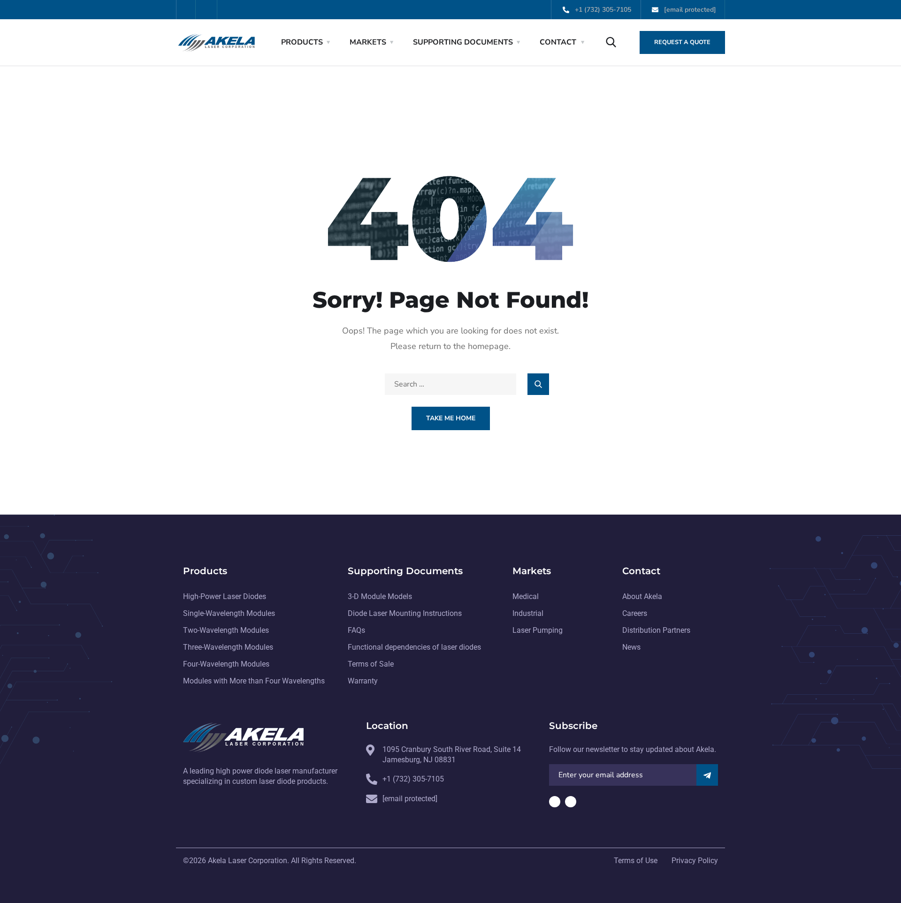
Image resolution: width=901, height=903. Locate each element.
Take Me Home (450, 418)
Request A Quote (682, 42)
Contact (558, 42)
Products (302, 42)
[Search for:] (450, 384)
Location (387, 725)
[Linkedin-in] (207, 9)
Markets (368, 42)
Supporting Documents (463, 42)
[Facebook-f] (186, 9)
